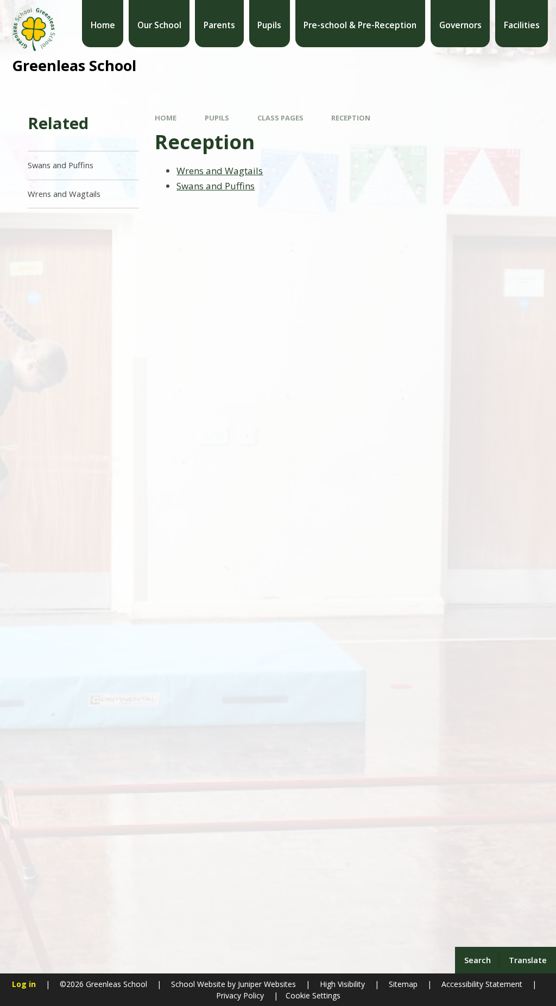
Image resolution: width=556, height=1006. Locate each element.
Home (165, 118)
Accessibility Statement (481, 984)
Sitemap (403, 984)
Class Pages (280, 118)
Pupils (217, 118)
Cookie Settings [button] (313, 995)
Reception (350, 118)
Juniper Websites (266, 984)
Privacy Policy (240, 995)
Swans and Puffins (215, 186)
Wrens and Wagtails (219, 170)
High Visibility (342, 984)
